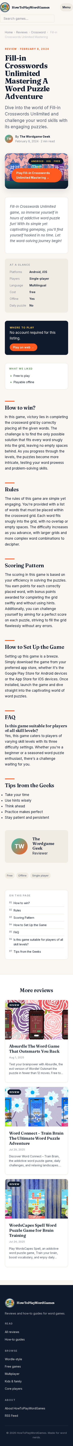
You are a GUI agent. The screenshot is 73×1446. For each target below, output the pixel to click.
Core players (13, 1388)
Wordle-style (13, 1359)
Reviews (22, 32)
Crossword (38, 32)
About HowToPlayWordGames (25, 1408)
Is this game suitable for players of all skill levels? (38, 942)
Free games (13, 1366)
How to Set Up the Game (30, 925)
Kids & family (13, 1381)
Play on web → (23, 347)
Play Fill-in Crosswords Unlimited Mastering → (33, 175)
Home (9, 32)
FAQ (16, 932)
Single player (40, 875)
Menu (66, 7)
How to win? (22, 903)
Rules (17, 910)
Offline (22, 875)
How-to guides (15, 1339)
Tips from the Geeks (27, 951)
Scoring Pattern (24, 917)
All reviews (12, 1332)
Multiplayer (12, 1373)
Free (10, 875)
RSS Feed (11, 1415)
